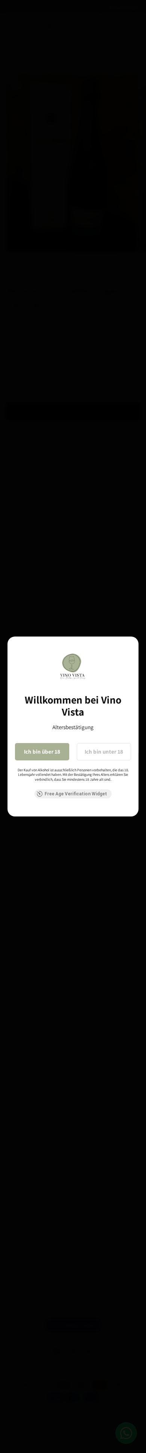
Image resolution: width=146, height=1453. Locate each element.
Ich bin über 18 (42, 751)
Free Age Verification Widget (76, 794)
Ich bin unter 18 (104, 751)
